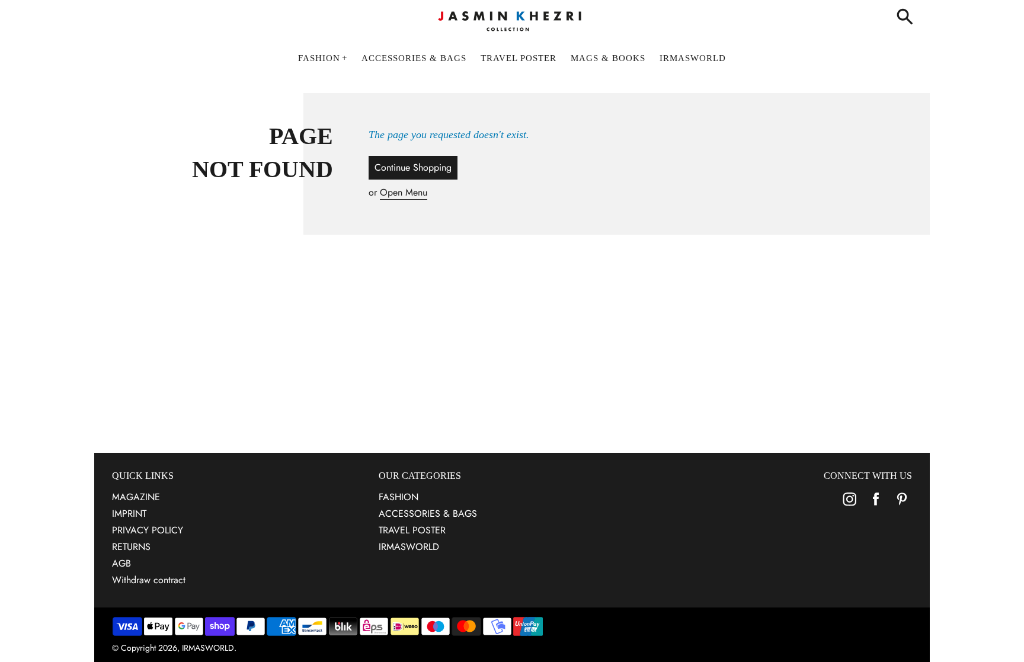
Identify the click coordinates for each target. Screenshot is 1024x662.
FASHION (398, 497)
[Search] (907, 18)
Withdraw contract (148, 580)
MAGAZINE (136, 497)
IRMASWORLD (409, 547)
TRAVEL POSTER (412, 530)
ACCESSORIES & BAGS (428, 513)
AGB (121, 563)
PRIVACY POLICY (147, 530)
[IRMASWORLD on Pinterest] (902, 507)
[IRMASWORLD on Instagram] (850, 507)
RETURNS (131, 547)
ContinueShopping (413, 167)
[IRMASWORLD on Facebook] (876, 507)
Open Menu (403, 192)
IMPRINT (129, 513)
